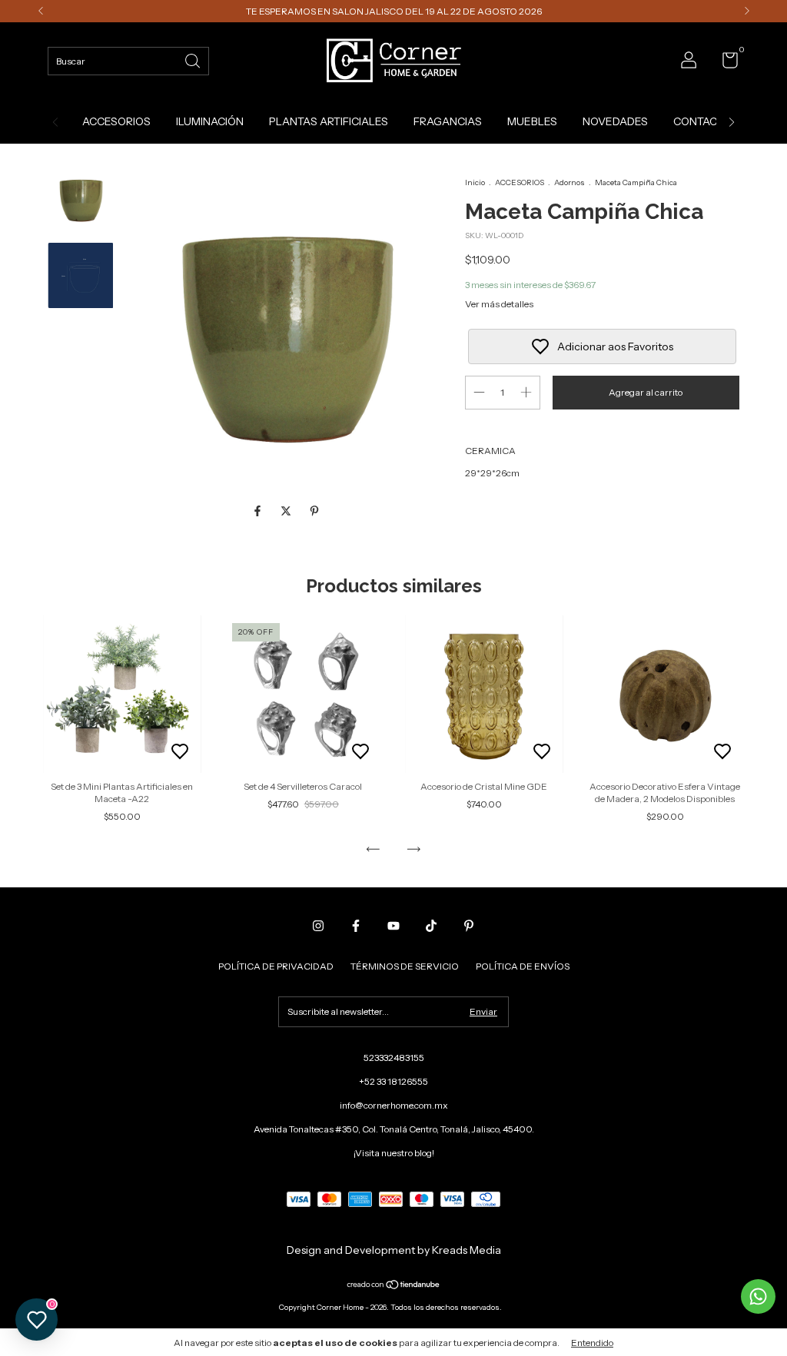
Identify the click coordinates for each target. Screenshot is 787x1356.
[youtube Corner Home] (393, 926)
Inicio (475, 182)
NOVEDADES (615, 121)
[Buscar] (193, 59)
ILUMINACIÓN (210, 121)
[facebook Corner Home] (356, 926)
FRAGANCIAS (447, 121)
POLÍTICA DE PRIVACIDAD (276, 966)
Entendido (592, 1342)
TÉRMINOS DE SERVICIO (404, 966)
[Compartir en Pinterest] (314, 512)
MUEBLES (532, 121)
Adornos (569, 182)
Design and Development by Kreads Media (394, 1250)
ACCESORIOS (116, 121)
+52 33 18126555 (393, 1081)
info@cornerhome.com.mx (394, 1105)
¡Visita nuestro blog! (394, 1153)
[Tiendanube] (394, 1286)
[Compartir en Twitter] (287, 512)
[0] (724, 63)
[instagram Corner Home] (318, 926)
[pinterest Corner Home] (469, 926)
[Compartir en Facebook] (258, 512)
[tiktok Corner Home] (431, 926)
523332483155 (394, 1057)
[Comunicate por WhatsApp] (758, 1296)
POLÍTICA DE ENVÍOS (522, 966)
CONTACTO (702, 121)
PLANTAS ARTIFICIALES (328, 121)
